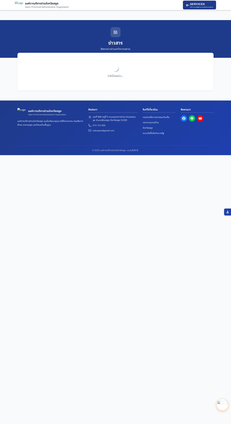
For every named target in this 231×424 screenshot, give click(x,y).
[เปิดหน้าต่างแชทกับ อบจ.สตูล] (222, 405)
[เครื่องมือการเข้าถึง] (227, 212)
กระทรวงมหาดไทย (151, 122)
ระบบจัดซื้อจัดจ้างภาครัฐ (153, 133)
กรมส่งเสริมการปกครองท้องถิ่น (156, 117)
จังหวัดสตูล (148, 128)
